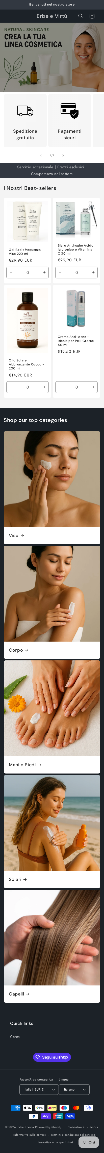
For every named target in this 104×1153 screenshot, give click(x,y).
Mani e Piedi (22, 765)
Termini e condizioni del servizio (73, 1135)
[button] (10, 16)
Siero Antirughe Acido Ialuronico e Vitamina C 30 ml (75, 250)
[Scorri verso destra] (63, 155)
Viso (14, 536)
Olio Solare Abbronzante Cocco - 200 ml (26, 364)
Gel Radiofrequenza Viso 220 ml (25, 252)
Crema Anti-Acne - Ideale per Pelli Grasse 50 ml (76, 341)
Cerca (15, 1036)
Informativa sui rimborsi (83, 1127)
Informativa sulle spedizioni (54, 1142)
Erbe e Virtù (26, 1127)
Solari (15, 879)
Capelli (16, 994)
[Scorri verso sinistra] (40, 155)
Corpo (16, 650)
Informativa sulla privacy (29, 1135)
